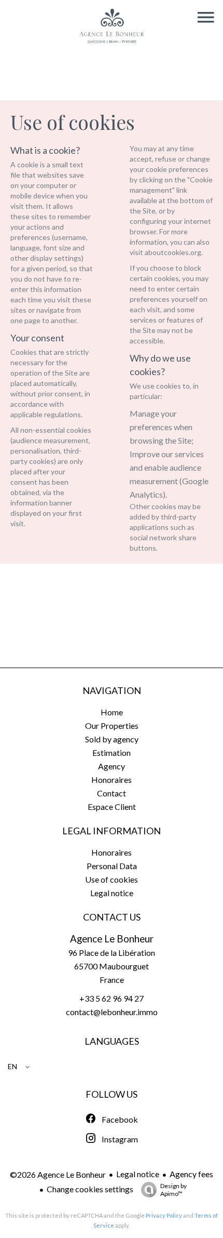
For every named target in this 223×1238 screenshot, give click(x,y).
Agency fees (191, 1174)
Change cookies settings (90, 1189)
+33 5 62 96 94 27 (111, 998)
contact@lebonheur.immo (112, 1012)
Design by (173, 1189)
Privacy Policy (164, 1215)
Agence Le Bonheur (112, 938)
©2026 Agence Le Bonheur (58, 1174)
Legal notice (137, 1174)
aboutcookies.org (173, 252)
